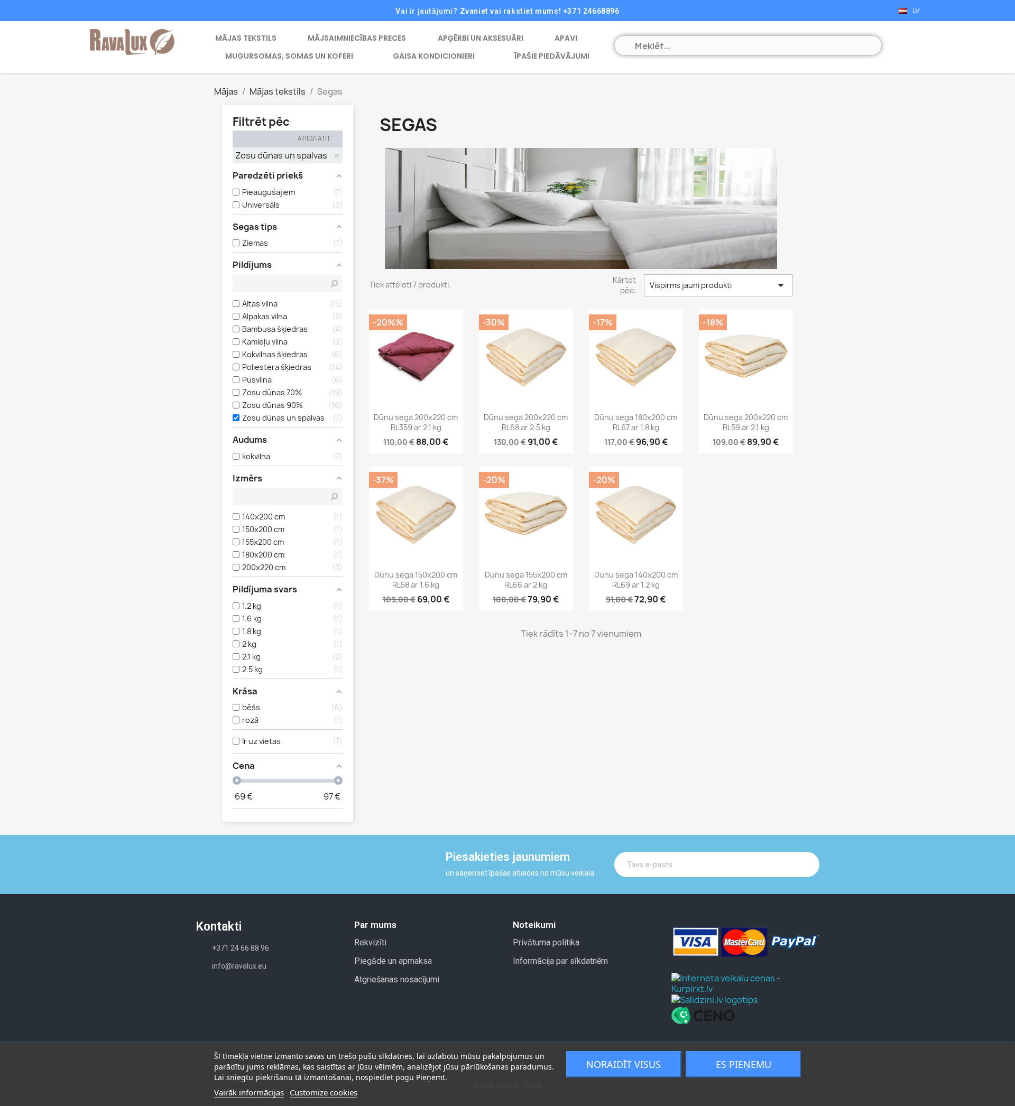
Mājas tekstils (245, 38)
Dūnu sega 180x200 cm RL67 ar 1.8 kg (635, 422)
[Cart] (898, 44)
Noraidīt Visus (623, 1064)
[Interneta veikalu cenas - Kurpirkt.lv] (745, 982)
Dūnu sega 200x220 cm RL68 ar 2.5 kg (526, 422)
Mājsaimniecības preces (357, 38)
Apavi (566, 38)
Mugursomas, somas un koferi (289, 56)
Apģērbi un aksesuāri (480, 38)
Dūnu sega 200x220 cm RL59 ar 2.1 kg (746, 422)
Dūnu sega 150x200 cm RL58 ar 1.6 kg (415, 580)
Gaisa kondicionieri (434, 56)
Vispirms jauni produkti (718, 285)
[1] (804, 864)
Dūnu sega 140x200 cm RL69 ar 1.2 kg (636, 580)
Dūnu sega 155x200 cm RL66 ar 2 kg (526, 580)
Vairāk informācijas (249, 1092)
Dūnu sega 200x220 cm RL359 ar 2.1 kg (416, 422)
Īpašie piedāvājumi (551, 56)
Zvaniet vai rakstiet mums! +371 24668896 (540, 11)
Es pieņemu (743, 1064)
